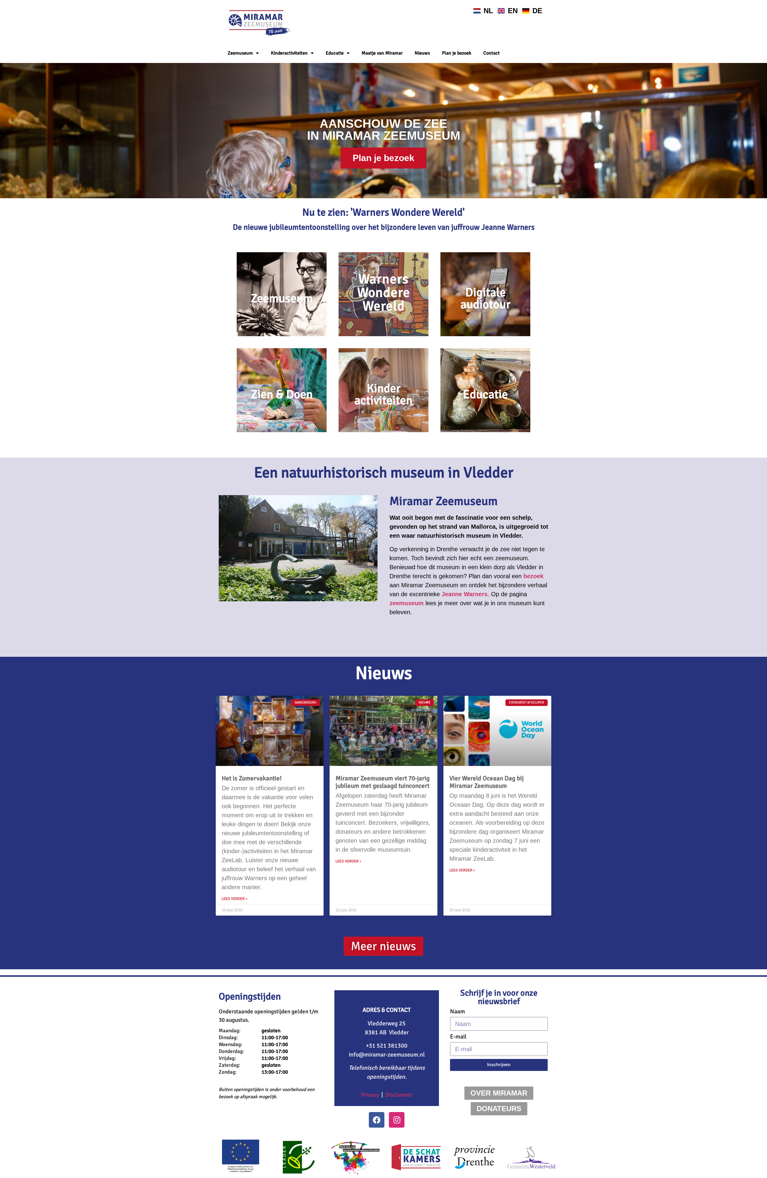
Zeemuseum (240, 53)
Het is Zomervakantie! (252, 778)
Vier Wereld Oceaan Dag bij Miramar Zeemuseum (486, 782)
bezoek (533, 576)
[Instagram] (396, 1120)
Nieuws (422, 53)
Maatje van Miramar (382, 53)
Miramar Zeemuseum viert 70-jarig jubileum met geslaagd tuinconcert (383, 782)
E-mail (458, 1037)
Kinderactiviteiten (289, 53)
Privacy (370, 1095)
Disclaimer (398, 1095)
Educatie (335, 53)
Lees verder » (234, 899)
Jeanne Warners (464, 594)
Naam (457, 1012)
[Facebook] (376, 1120)
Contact (491, 53)
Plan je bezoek (456, 53)
